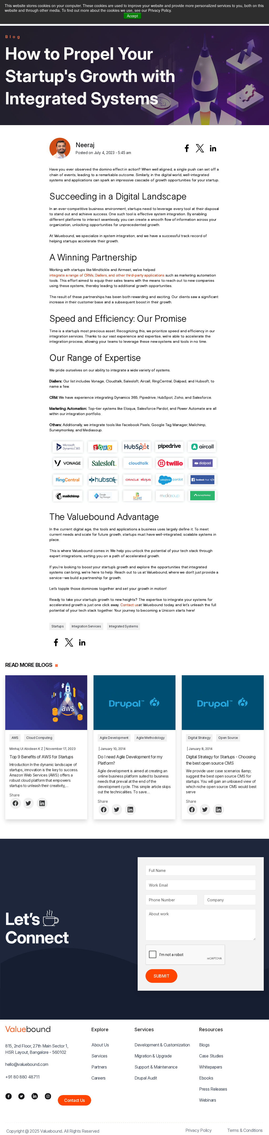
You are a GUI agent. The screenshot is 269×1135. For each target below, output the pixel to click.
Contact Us (74, 1100)
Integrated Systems (123, 626)
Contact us (129, 605)
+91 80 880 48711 (22, 1077)
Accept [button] (132, 15)
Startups (57, 626)
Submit (161, 976)
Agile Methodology (150, 738)
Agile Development (114, 738)
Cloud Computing (39, 738)
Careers (98, 1078)
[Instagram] (48, 1096)
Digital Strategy (199, 738)
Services (99, 1056)
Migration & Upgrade (153, 1056)
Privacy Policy (198, 1130)
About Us (100, 1044)
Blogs (204, 1044)
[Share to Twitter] (29, 803)
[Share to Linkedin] (213, 148)
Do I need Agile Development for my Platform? (130, 760)
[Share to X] (199, 148)
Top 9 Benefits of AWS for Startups (41, 756)
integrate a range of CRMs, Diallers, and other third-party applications (106, 275)
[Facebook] (8, 1096)
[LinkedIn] (34, 1096)
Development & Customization (162, 1044)
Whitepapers (210, 1067)
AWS (15, 738)
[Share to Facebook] (186, 148)
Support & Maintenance (156, 1067)
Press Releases (213, 1089)
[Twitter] (21, 1096)
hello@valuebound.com (26, 1064)
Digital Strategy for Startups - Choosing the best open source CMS (220, 760)
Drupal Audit (145, 1078)
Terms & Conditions (245, 1130)
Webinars (207, 1100)
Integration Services (86, 626)
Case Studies (211, 1056)
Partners (99, 1067)
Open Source (228, 738)
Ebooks (206, 1078)
